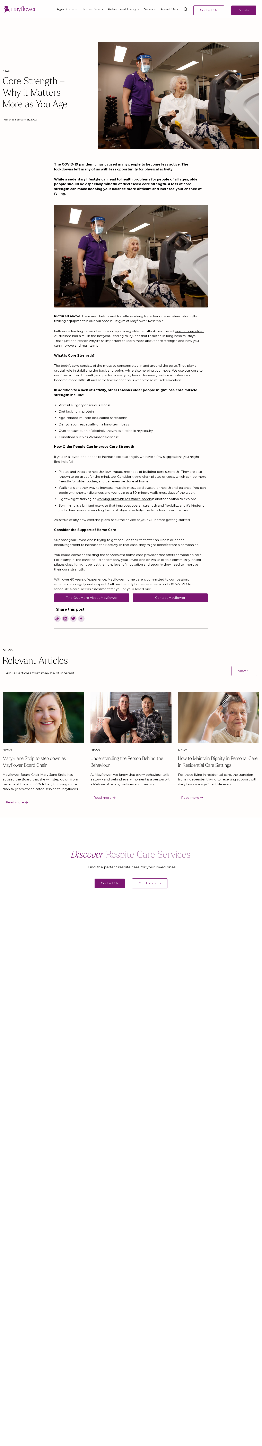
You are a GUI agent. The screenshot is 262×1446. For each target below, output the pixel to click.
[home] (20, 9)
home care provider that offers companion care (164, 555)
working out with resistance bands (124, 499)
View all (244, 671)
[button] (65, 9)
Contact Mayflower (170, 598)
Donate (244, 10)
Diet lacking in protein (76, 411)
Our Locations (150, 883)
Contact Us (208, 10)
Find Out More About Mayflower (92, 598)
